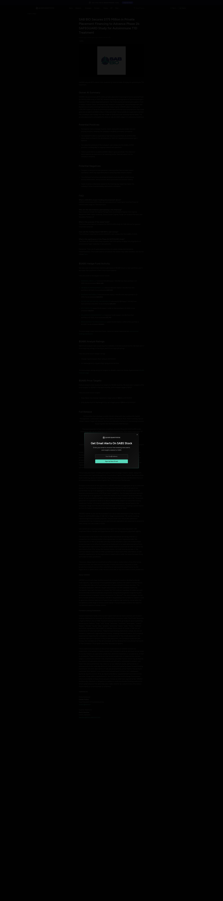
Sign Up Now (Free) (111, 461)
